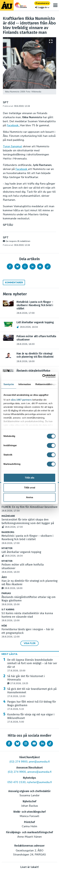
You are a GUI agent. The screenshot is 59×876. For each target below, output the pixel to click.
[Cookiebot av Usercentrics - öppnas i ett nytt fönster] (42, 376)
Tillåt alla (29, 477)
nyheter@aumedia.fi (39, 782)
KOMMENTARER (14, 282)
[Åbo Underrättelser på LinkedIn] (42, 744)
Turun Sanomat (12, 146)
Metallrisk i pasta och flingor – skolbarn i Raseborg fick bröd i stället (27, 539)
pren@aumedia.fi (39, 761)
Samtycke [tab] (8, 384)
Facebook (21, 169)
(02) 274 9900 (18, 761)
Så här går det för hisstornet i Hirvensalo (26, 680)
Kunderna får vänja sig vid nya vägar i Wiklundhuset (30, 718)
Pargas (6, 593)
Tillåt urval (29, 487)
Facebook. (13, 125)
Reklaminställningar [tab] (46, 384)
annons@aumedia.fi (39, 772)
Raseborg (8, 532)
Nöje (4, 625)
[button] (42, 7)
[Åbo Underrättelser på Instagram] (26, 744)
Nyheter (7, 548)
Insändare (8, 516)
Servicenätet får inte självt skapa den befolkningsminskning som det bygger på (28, 523)
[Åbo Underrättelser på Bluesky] (17, 744)
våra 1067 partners (21, 399)
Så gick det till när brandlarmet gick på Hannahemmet (32, 692)
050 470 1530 (16, 782)
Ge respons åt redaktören (18, 241)
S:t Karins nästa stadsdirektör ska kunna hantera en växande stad (27, 617)
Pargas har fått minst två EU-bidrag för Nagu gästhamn (31, 705)
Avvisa (29, 497)
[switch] (51, 445)
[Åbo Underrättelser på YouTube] (34, 744)
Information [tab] (24, 384)
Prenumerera (42, 3)
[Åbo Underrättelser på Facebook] (9, 744)
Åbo (4, 577)
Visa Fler (29, 643)
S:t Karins (8, 609)
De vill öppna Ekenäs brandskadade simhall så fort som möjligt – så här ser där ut (32, 665)
